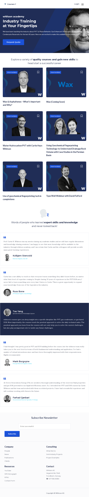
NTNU (7, 477)
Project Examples (52, 458)
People (7, 451)
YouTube (8, 470)
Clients (7, 461)
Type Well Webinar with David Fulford (64, 196)
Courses (11, 4)
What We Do (51, 451)
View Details (22, 85)
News (7, 454)
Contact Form (10, 481)
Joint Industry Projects (54, 454)
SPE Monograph (10, 474)
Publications (9, 458)
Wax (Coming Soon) (55, 101)
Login (76, 4)
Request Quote (13, 42)
